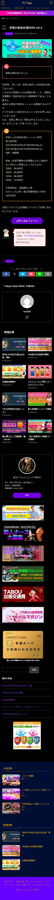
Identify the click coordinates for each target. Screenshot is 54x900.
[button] (6, 274)
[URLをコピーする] (48, 274)
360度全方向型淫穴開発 (12, 692)
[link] (27, 317)
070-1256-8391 (31, 236)
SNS (27, 495)
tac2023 (27, 311)
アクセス (47, 885)
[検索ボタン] (51, 3)
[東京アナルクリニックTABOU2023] (27, 3)
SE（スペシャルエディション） (38, 881)
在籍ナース (26, 885)
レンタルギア (37, 885)
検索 (34, 670)
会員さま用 (20, 881)
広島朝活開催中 (9, 700)
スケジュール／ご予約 (12, 885)
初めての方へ (9, 881)
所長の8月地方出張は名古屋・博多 (17, 685)
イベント (9, 33)
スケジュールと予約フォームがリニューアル (21, 707)
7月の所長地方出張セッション (15, 714)
